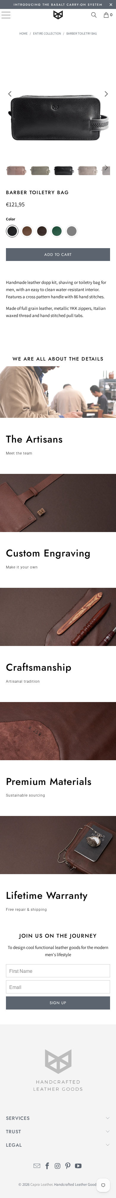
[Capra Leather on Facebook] (47, 1166)
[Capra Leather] (58, 15)
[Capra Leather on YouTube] (78, 1166)
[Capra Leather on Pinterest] (68, 1166)
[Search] (94, 15)
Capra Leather (41, 1184)
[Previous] (10, 94)
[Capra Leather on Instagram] (57, 1166)
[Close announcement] (111, 5)
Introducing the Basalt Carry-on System (58, 4)
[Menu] (1, 15)
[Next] (105, 94)
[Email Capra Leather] (37, 1166)
